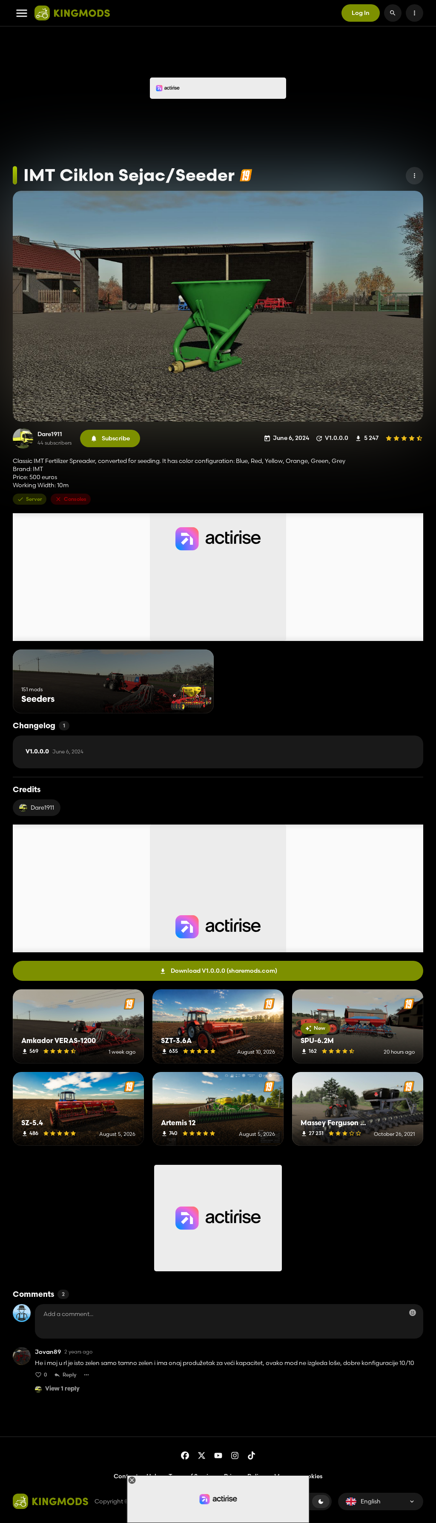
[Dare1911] (23, 438)
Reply (70, 1374)
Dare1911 (49, 434)
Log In (361, 13)
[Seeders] (191, 697)
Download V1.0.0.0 (224, 970)
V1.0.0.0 (54, 751)
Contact (126, 1476)
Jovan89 (48, 1352)
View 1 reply (62, 1389)
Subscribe (116, 438)
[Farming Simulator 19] (246, 175)
